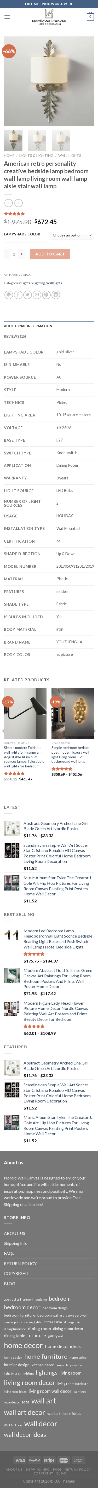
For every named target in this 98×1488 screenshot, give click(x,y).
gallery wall (56, 1336)
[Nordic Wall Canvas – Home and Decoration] (49, 17)
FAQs (9, 1253)
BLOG (9, 1283)
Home (9, 155)
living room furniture (72, 1384)
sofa (25, 1402)
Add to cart (50, 253)
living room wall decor (50, 1391)
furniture (36, 1335)
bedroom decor (22, 1307)
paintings (80, 1391)
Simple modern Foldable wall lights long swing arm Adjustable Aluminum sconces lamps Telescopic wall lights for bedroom (24, 757)
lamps (60, 1365)
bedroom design (55, 1308)
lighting (28, 1373)
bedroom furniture (19, 1315)
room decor (11, 1402)
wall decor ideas (25, 1434)
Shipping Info (15, 1243)
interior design (17, 1364)
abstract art (12, 1299)
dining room (39, 1328)
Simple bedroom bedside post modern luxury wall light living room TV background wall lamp (70, 755)
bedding (41, 1299)
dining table (14, 1335)
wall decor (40, 1423)
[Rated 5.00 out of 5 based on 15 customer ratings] (49, 213)
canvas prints (13, 1322)
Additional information (28, 326)
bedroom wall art (50, 1315)
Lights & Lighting (36, 155)
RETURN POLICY (20, 1263)
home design (13, 1357)
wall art (43, 1400)
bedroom (60, 1298)
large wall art (75, 1365)
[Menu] (7, 16)
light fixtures (12, 1373)
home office (78, 1357)
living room (71, 1373)
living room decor (29, 1382)
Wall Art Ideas (13, 1425)
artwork (28, 1299)
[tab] (49, 326)
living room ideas (15, 1391)
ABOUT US (14, 1233)
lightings (46, 1372)
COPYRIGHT (16, 1273)
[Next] (85, 81)
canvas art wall (76, 1315)
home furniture (45, 1356)
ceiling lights (33, 1322)
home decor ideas (63, 1346)
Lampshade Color (22, 234)
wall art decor (24, 1412)
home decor (23, 1345)
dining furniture (15, 1329)
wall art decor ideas (64, 1413)
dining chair (72, 1322)
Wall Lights (69, 155)
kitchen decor (43, 1365)
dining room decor (68, 1328)
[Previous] (12, 81)
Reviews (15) (15, 336)
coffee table (53, 1322)
